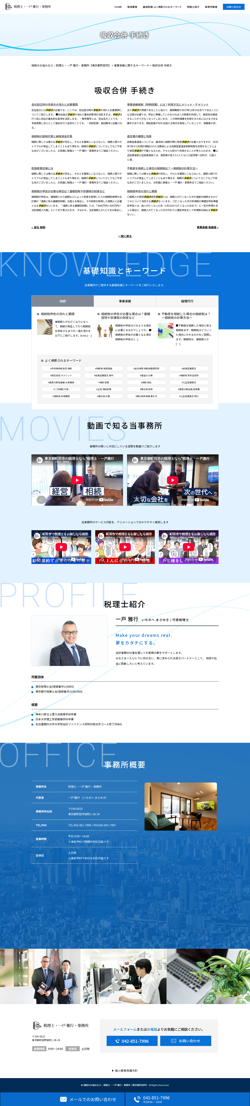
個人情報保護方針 (126, 1070)
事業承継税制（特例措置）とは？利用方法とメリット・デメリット (168, 104)
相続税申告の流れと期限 (142, 191)
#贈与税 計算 (103, 396)
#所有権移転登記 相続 (61, 368)
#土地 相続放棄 (103, 389)
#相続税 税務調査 (103, 368)
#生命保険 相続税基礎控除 (146, 368)
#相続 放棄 (103, 382)
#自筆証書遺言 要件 (103, 375)
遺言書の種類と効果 (139, 136)
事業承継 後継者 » (208, 227)
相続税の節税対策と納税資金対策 (51, 136)
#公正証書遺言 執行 (189, 396)
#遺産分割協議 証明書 (189, 389)
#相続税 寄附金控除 (189, 375)
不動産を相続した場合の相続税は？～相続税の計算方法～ (162, 168)
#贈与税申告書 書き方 (146, 396)
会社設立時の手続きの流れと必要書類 (54, 104)
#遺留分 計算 (146, 375)
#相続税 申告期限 (61, 396)
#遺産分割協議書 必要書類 (61, 382)
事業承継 (125, 301)
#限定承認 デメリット (61, 375)
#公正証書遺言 (189, 382)
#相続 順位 (146, 382)
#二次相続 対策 (61, 389)
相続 (63, 301)
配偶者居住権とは (42, 168)
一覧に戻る (125, 236)
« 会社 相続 (38, 227)
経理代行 (187, 301)
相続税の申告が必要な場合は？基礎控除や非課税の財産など (68, 191)
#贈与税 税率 (146, 389)
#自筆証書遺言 (189, 368)
